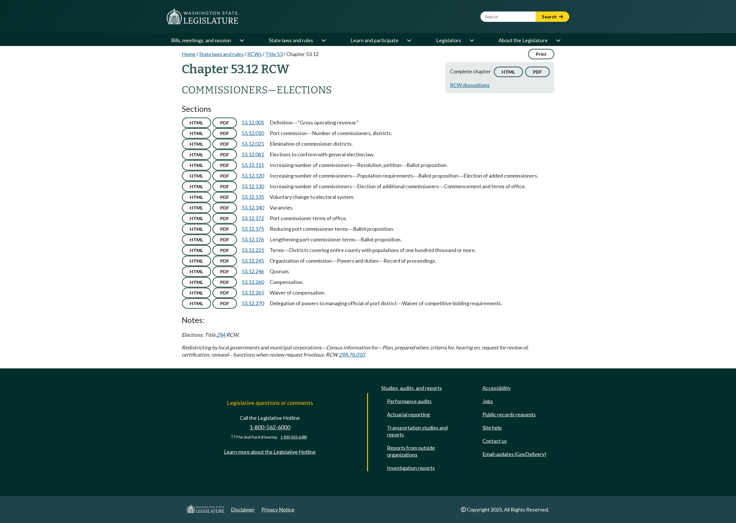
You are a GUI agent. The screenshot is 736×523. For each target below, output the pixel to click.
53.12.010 (252, 133)
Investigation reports (411, 468)
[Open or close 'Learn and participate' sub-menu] (408, 40)
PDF (537, 71)
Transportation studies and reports (417, 431)
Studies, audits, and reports (411, 388)
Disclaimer (243, 509)
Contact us (494, 441)
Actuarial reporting (408, 414)
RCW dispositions (470, 85)
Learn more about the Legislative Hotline (270, 452)
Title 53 (274, 54)
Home (188, 54)
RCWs (254, 54)
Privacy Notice (277, 509)
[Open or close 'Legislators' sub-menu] (471, 40)
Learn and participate (374, 40)
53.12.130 (252, 186)
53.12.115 (252, 165)
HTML (508, 71)
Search (549, 16)
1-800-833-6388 (293, 437)
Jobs (487, 401)
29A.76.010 (352, 354)
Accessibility (496, 388)
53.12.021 (252, 144)
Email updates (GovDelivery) (514, 454)
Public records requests (509, 414)
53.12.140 (252, 207)
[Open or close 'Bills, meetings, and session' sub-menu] (241, 40)
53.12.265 (252, 292)
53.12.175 (252, 229)
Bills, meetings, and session (201, 40)
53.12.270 (252, 303)
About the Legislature (523, 40)
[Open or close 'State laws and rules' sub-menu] (323, 40)
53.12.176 (252, 239)
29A (220, 335)
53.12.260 (252, 282)
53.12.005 (252, 122)
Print (541, 54)
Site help (492, 427)
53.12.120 (252, 175)
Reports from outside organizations (411, 451)
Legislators (448, 40)
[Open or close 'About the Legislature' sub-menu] (558, 40)
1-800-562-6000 (270, 427)
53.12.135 (252, 197)
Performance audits (409, 401)
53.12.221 (252, 250)
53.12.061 (252, 154)
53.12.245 (252, 260)
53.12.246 (252, 271)
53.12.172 (252, 218)
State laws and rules (291, 40)
